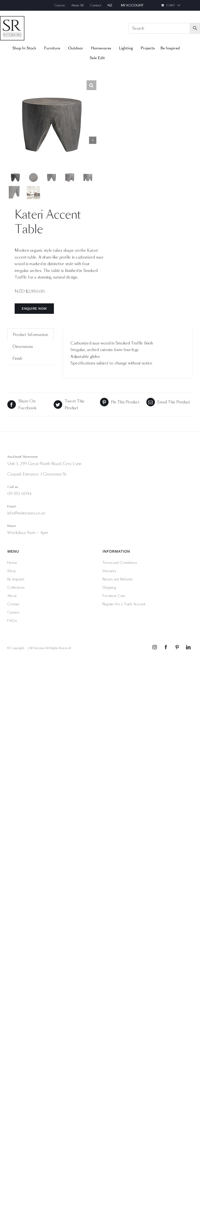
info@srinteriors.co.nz (26, 513)
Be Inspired (15, 579)
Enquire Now (34, 308)
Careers (13, 612)
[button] (91, 85)
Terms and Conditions (119, 562)
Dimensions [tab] (22, 346)
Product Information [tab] (30, 334)
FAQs (12, 620)
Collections (16, 587)
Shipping (109, 587)
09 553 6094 (19, 493)
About (12, 595)
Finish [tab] (17, 358)
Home (12, 562)
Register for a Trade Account (124, 604)
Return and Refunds (117, 579)
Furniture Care (113, 595)
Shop (11, 570)
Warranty (109, 570)
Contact (13, 604)
